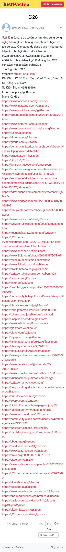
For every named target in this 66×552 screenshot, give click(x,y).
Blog (53, 547)
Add (47, 3)
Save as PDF (49, 535)
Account (58, 3)
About (60, 547)
